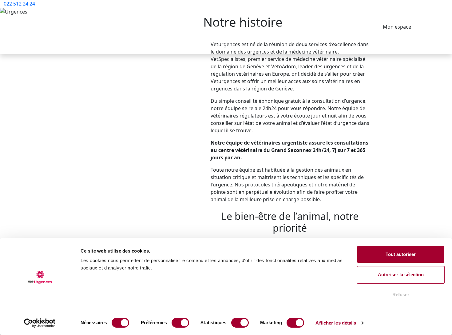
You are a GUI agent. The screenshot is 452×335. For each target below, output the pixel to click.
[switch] (180, 323)
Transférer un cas (292, 27)
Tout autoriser (401, 254)
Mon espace (397, 26)
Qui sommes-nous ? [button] (167, 27)
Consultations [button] (216, 27)
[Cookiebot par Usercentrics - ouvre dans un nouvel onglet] (40, 323)
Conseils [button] (252, 27)
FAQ (322, 27)
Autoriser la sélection (401, 274)
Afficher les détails (335, 322)
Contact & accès (350, 27)
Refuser (400, 294)
